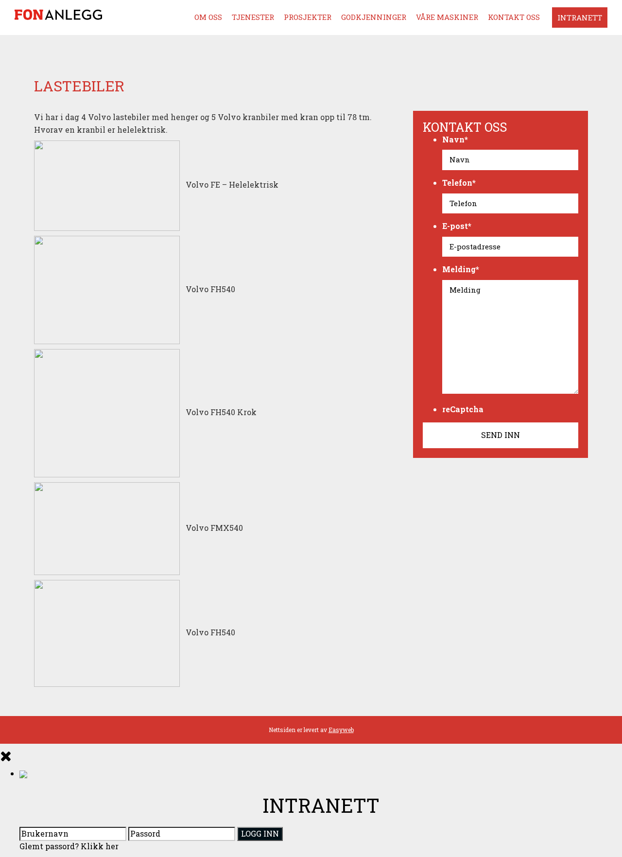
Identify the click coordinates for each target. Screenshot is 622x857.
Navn (455, 139)
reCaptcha (463, 409)
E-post (456, 226)
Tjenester (253, 17)
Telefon (459, 182)
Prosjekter (307, 17)
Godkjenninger (373, 17)
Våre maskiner (447, 17)
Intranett (579, 17)
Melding (460, 269)
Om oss (208, 17)
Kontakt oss (514, 17)
